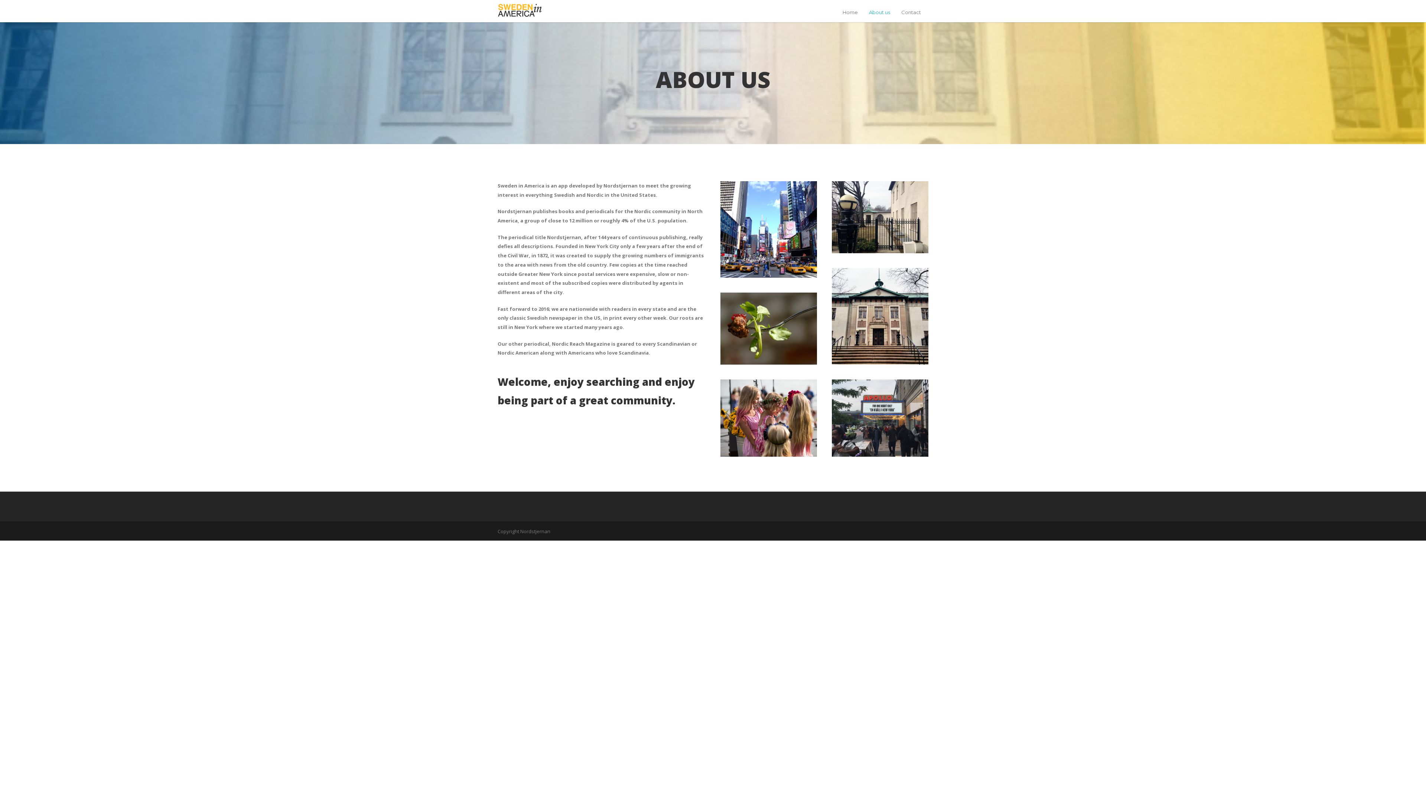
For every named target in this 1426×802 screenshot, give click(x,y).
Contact (911, 12)
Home (850, 12)
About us (879, 12)
